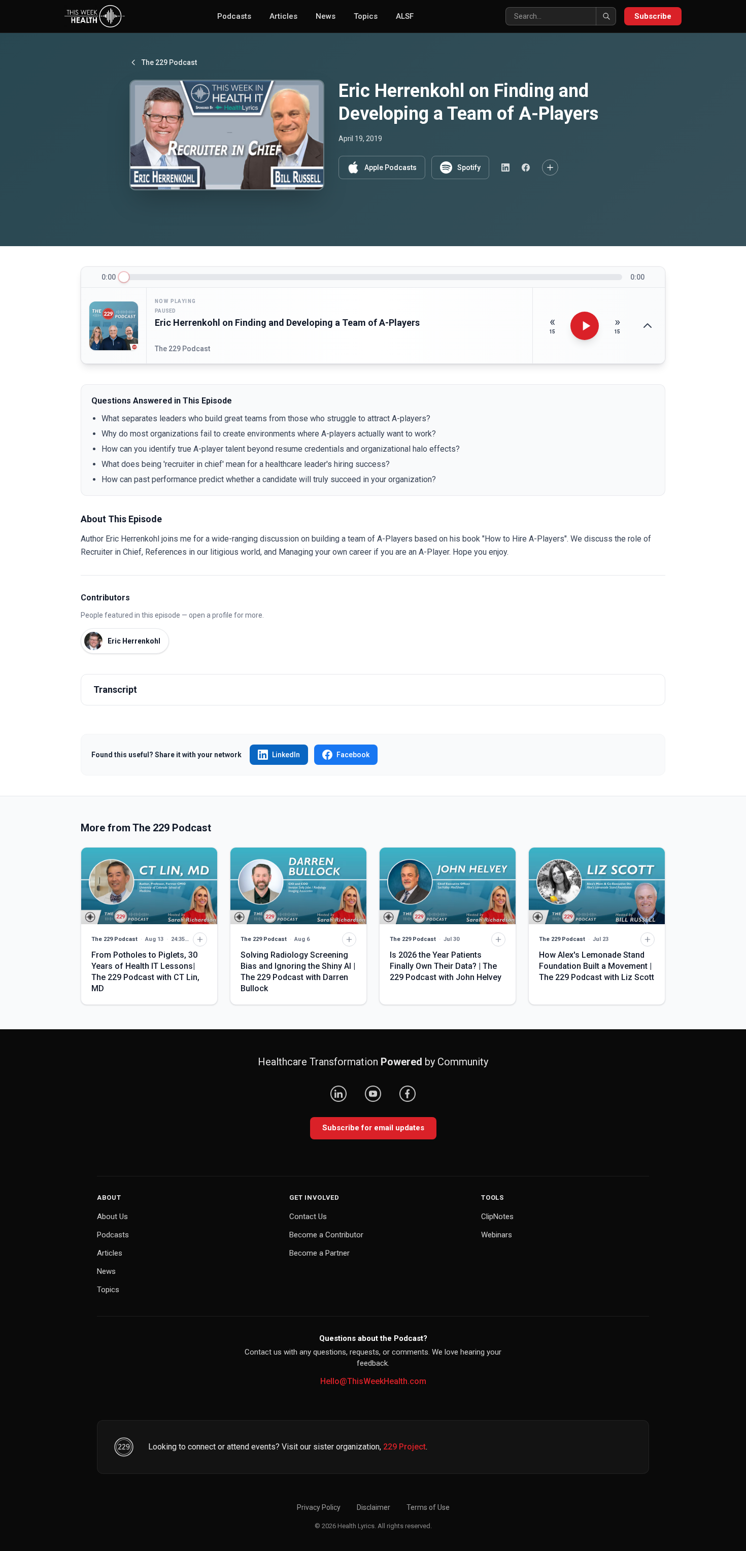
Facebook (352, 755)
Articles (283, 16)
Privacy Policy (319, 1507)
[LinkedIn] (338, 1094)
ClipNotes (497, 1216)
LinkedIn (286, 755)
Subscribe (652, 16)
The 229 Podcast (169, 62)
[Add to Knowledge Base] (550, 167)
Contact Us (308, 1216)
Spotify (469, 167)
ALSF (405, 16)
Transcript (115, 689)
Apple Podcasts (390, 167)
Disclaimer (373, 1507)
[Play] (584, 326)
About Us (112, 1216)
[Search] (606, 16)
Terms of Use (428, 1507)
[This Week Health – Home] (94, 16)
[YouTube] (373, 1094)
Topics (366, 16)
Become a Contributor (326, 1234)
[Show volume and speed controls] (647, 326)
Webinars (496, 1234)
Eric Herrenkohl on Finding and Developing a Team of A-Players (287, 322)
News (325, 16)
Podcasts (234, 16)
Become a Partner (319, 1253)
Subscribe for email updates (373, 1127)
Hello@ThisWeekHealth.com (373, 1381)
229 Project (404, 1447)
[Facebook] (407, 1094)
